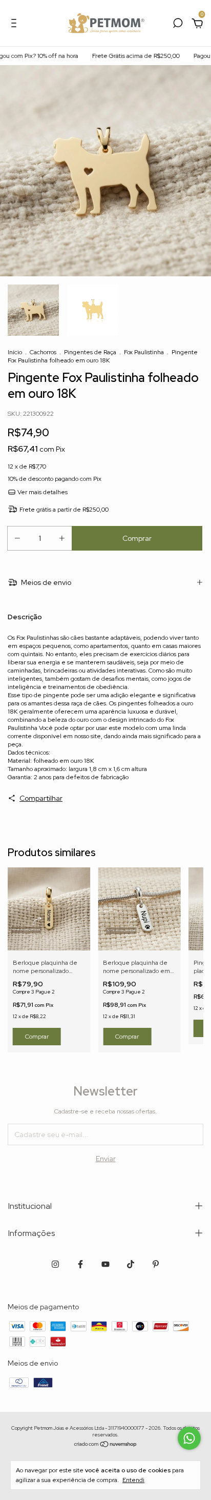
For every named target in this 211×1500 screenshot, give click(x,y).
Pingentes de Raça (90, 352)
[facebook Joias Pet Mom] (80, 1264)
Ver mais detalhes (42, 492)
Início (15, 352)
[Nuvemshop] (106, 1445)
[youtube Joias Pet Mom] (105, 1264)
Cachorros (43, 352)
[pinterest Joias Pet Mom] (156, 1264)
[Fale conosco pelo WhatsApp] (189, 1438)
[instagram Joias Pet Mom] (55, 1264)
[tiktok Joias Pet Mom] (130, 1264)
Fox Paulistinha (144, 352)
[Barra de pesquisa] (177, 24)
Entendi (133, 1480)
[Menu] (16, 24)
